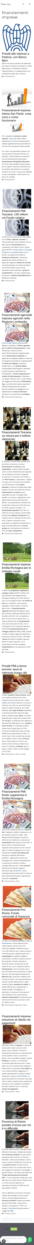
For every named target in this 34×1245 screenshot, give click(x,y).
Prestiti (23, 754)
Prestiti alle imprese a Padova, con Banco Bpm (15, 57)
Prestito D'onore (10, 1213)
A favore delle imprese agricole (13, 343)
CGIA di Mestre (22, 1076)
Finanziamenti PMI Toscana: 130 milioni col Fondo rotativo (15, 214)
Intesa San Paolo (15, 139)
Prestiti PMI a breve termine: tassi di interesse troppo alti (14, 669)
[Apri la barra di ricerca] (23, 4)
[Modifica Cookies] (4, 1241)
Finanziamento (9, 76)
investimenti (17, 871)
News (18, 754)
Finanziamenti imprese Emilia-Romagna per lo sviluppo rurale (16, 568)
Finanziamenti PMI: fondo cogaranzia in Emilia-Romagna (14, 795)
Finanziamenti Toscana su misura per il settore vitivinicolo (16, 436)
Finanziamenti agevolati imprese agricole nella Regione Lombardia (17, 318)
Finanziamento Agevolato (13, 397)
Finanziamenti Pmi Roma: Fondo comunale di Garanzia (16, 913)
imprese (5, 703)
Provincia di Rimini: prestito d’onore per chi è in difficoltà (16, 1125)
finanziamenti (6, 943)
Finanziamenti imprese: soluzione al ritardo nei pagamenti (16, 1020)
